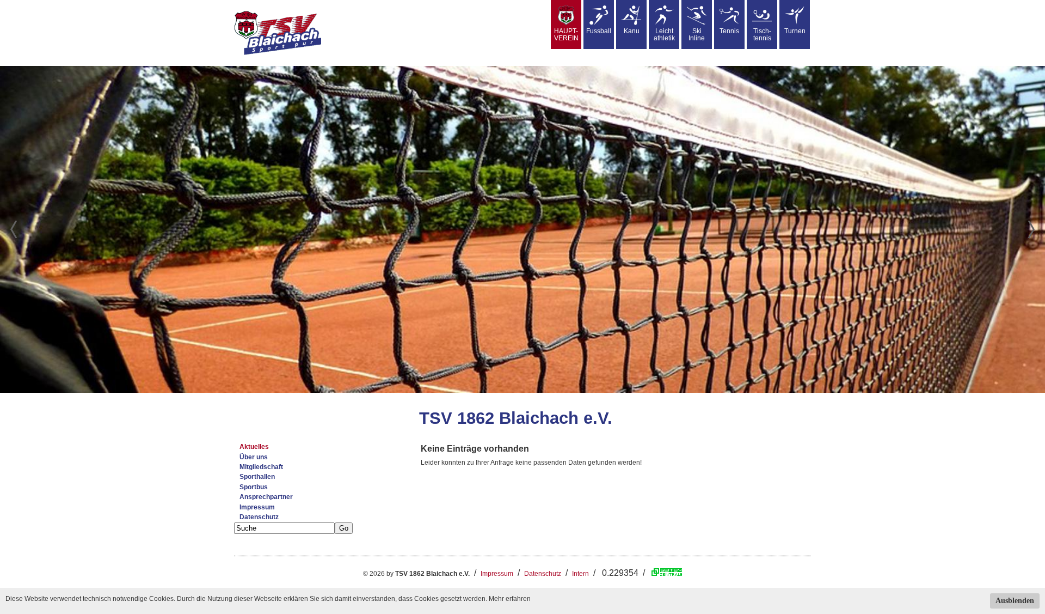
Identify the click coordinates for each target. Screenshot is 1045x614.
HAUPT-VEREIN (566, 34)
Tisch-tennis (762, 34)
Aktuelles (254, 447)
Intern (580, 573)
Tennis (729, 31)
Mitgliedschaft (261, 467)
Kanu (632, 31)
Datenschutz (259, 517)
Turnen (795, 31)
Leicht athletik (664, 34)
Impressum (257, 507)
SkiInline (697, 34)
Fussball (598, 31)
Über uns (253, 457)
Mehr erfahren (510, 599)
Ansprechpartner (266, 497)
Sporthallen (257, 477)
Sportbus (253, 487)
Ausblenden (1014, 601)
